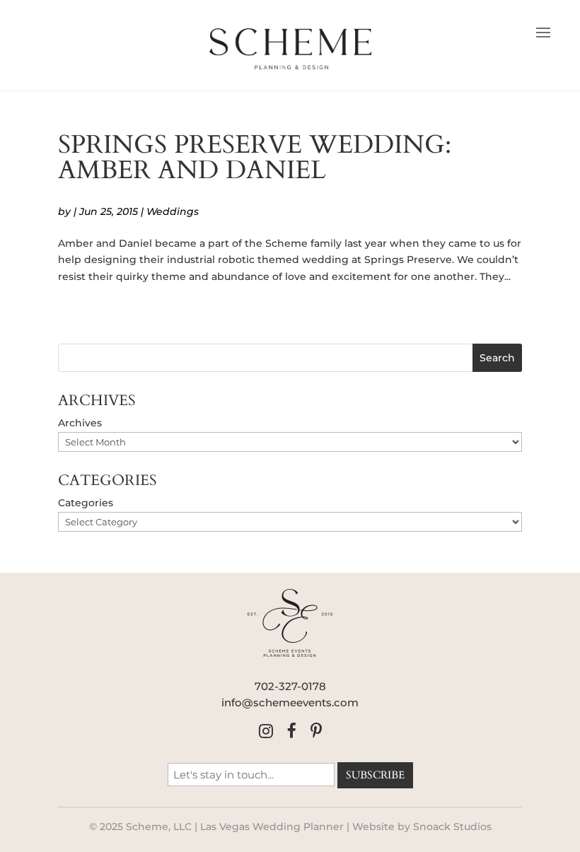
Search (497, 357)
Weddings (172, 211)
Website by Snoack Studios (422, 826)
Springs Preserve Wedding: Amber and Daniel (254, 157)
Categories (85, 502)
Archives (80, 422)
